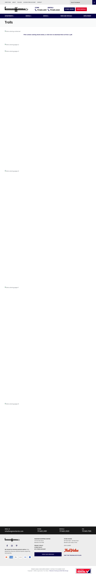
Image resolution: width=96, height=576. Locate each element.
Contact (39, 2)
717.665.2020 (55, 10)
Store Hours (69, 9)
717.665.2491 (42, 10)
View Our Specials (48, 554)
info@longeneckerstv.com (14, 531)
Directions (8, 2)
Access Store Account (29, 2)
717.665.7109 (86, 531)
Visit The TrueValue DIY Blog (72, 555)
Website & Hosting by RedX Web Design (58, 570)
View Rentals (81, 9)
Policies (19, 2)
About (14, 2)
